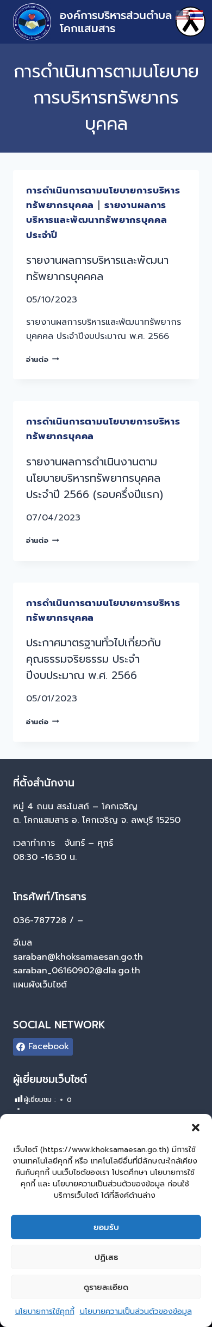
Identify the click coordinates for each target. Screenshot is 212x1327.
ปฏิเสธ (106, 1257)
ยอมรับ (106, 1227)
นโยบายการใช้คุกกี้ (44, 1311)
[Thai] (197, 14)
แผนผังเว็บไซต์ (41, 984)
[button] (195, 1127)
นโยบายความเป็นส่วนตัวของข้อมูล (136, 1311)
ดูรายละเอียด (106, 1287)
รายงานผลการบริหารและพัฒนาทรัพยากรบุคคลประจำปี (96, 219)
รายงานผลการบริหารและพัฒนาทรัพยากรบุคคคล (97, 268)
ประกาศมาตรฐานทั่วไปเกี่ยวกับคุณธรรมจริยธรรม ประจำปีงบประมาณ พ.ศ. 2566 (93, 658)
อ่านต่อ (42, 359)
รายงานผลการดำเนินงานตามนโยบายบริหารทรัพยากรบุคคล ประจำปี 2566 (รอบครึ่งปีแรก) (94, 477)
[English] (183, 14)
